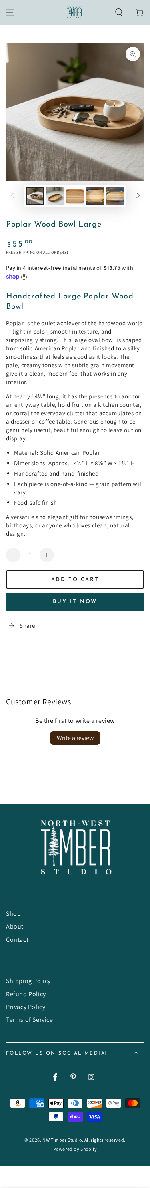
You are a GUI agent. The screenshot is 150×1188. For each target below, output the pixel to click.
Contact (17, 939)
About (15, 926)
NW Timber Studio (62, 1140)
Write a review (75, 738)
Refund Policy (26, 994)
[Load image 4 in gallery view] (95, 196)
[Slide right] (138, 196)
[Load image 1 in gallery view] (35, 196)
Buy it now (75, 601)
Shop (13, 913)
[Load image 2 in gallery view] (55, 196)
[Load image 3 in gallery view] (75, 196)
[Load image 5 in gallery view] (115, 196)
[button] (118, 12)
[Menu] (10, 12)
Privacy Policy (25, 1007)
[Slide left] (12, 196)
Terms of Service (29, 1019)
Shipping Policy (28, 981)
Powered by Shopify (75, 1149)
